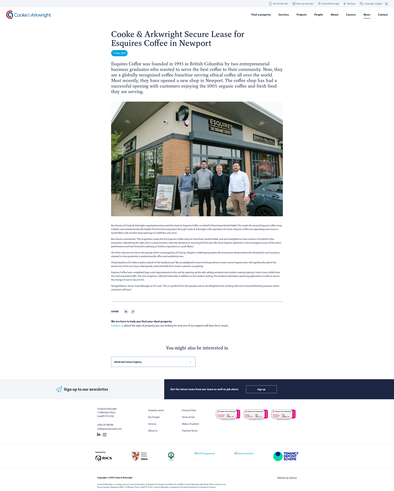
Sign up (261, 389)
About (334, 14)
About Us (152, 430)
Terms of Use (188, 417)
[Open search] (386, 4)
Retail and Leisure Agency (128, 361)
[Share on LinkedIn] (126, 311)
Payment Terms (189, 430)
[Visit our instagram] (104, 434)
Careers (351, 14)
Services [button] (283, 14)
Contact (383, 14)
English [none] (378, 3)
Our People (154, 417)
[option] (378, 3)
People (318, 14)
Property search (156, 410)
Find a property (261, 14)
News (367, 14)
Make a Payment (190, 423)
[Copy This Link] (133, 311)
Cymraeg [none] (369, 3)
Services (152, 423)
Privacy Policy (189, 410)
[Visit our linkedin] (98, 434)
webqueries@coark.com (109, 428)
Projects (302, 14)
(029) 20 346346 (105, 424)
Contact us (117, 325)
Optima (293, 477)
